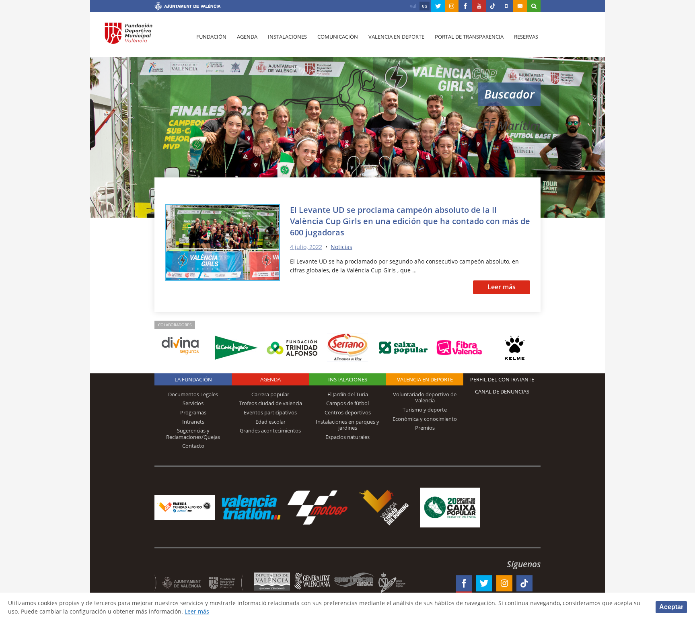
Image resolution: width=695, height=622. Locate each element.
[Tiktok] (493, 6)
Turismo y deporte (425, 409)
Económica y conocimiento (425, 418)
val (413, 6)
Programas (193, 412)
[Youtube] (479, 6)
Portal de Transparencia (469, 36)
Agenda (247, 36)
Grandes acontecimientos (270, 430)
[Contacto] (520, 6)
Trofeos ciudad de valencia (270, 403)
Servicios (193, 403)
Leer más (501, 286)
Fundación (211, 36)
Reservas (526, 36)
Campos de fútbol (347, 403)
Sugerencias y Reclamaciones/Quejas (193, 434)
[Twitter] (438, 6)
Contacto (193, 445)
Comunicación (337, 36)
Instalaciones (287, 36)
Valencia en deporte (396, 36)
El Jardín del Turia (347, 394)
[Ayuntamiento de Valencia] (187, 7)
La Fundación (193, 379)
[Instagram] (452, 6)
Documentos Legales (193, 394)
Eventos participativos (270, 412)
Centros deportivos (348, 412)
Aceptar (671, 606)
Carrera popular (270, 394)
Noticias (341, 247)
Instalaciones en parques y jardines (347, 425)
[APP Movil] (506, 6)
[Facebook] (465, 6)
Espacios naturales (347, 437)
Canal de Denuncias (502, 391)
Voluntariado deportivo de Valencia (424, 397)
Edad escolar (270, 421)
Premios (425, 427)
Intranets (193, 421)
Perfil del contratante (502, 379)
